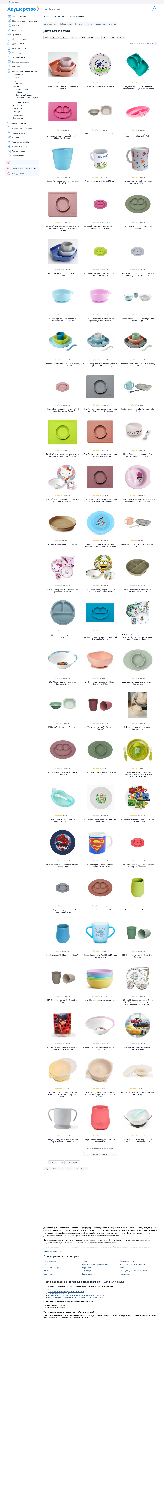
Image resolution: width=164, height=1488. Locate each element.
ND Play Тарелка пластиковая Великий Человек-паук (62, 866)
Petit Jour (84, 1169)
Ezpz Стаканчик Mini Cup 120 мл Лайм (136, 910)
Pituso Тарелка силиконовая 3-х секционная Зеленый (137, 591)
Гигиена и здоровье (20, 62)
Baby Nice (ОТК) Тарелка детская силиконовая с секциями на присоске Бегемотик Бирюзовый (138, 89)
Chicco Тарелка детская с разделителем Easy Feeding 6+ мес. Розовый (138, 500)
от (49, 37)
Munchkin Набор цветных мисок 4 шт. (99, 1000)
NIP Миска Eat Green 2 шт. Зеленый (61, 727)
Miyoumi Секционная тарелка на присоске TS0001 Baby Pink (138, 135)
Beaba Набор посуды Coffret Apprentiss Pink (138, 545)
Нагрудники (18, 105)
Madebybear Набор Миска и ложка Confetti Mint (137, 728)
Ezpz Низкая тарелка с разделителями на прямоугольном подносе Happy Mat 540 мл (77, 1297)
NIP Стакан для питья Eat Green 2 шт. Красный (100, 728)
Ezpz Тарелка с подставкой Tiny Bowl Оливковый (137, 683)
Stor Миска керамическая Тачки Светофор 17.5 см (62, 683)
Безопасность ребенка (22, 128)
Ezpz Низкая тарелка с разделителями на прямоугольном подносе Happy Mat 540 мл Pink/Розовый (62, 136)
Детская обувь (18, 44)
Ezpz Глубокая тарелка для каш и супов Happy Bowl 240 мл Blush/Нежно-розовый (62, 228)
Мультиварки (125, 1274)
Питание (16, 66)
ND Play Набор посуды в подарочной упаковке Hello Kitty (62, 591)
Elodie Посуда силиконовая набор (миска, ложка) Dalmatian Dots (137, 455)
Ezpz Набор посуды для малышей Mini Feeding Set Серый (63, 911)
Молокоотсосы (49, 1261)
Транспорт (16, 34)
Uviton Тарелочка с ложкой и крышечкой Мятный (62, 820)
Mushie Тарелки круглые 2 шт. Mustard (62, 544)
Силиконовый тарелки (25, 95)
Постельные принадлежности (25, 21)
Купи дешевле (18, 173)
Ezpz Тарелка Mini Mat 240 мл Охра (99, 910)
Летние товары (18, 156)
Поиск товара (45, 9)
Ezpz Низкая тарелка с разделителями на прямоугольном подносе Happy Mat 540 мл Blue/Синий (100, 637)
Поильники (18, 109)
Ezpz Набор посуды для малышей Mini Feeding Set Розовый (100, 227)
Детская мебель (19, 16)
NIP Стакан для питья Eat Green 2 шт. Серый (62, 1001)
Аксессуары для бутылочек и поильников (136, 1271)
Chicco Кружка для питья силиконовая (61, 1290)
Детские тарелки (22, 89)
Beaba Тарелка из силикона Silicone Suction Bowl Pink (100, 683)
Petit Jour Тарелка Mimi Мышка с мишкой (100, 88)
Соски (16, 78)
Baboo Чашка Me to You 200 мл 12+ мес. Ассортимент (100, 956)
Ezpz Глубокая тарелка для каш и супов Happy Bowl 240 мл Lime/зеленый (62, 455)
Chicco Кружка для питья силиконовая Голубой (62, 182)
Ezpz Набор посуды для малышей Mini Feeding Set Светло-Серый (138, 274)
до (58, 37)
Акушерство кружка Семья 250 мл (99, 181)
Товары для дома (19, 151)
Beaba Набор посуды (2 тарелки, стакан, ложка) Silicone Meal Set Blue (63, 365)
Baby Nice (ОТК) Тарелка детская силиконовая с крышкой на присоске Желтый (63, 1094)
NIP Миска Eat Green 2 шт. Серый (99, 134)
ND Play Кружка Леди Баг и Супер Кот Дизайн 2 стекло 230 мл (63, 1048)
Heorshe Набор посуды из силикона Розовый (62, 88)
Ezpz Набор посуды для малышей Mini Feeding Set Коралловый (138, 866)
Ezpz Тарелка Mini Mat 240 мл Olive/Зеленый (138, 227)
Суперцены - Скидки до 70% (24, 168)
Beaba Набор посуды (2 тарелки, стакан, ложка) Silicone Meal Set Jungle (100, 365)
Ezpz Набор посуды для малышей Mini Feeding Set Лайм (100, 274)
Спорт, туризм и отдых (21, 53)
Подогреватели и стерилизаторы (95, 1264)
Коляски (15, 25)
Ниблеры (17, 112)
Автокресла (17, 30)
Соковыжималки (88, 1274)
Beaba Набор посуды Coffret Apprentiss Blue (138, 410)
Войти (154, 11)
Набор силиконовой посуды (27, 98)
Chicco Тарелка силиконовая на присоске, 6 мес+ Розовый (100, 320)
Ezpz (61, 1169)
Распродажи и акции (21, 163)
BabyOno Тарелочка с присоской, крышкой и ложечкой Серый (137, 1141)
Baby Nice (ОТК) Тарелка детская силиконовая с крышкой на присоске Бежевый (100, 1094)
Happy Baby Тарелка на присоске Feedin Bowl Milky (138, 1093)
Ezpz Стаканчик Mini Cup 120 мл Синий (62, 955)
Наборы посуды (22, 92)
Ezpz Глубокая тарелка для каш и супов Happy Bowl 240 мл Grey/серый (100, 410)
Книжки (15, 137)
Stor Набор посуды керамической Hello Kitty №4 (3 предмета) (62, 500)
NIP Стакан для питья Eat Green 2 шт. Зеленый (137, 956)
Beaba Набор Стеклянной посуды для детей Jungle (138, 320)
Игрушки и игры (19, 48)
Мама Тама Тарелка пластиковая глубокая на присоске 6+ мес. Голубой (100, 545)
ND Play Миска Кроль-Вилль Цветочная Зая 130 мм (100, 820)
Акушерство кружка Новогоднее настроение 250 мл (138, 182)
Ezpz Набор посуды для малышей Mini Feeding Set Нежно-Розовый (63, 410)
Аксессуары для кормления (24, 71)
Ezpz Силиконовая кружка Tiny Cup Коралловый (100, 1141)
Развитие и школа (19, 146)
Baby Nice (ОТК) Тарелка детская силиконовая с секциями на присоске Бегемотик (76, 1295)
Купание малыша (19, 124)
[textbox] (79, 9)
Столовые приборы (21, 102)
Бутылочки (18, 75)
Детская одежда (19, 39)
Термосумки (18, 118)
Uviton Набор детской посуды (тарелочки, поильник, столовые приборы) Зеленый (138, 774)
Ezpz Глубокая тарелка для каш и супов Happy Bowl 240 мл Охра (100, 455)
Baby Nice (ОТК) (50, 1169)
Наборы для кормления (129, 1261)
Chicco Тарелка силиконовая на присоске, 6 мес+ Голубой (62, 320)
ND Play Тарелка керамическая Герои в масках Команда (137, 820)
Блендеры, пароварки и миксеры (133, 1264)
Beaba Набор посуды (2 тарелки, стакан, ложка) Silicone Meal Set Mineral (138, 365)
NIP (76, 1169)
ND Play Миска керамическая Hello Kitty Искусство (100, 1048)
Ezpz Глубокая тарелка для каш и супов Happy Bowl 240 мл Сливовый (100, 500)
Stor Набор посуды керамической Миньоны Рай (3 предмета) (100, 591)
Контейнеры (18, 115)
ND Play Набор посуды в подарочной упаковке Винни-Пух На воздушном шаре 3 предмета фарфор (137, 637)
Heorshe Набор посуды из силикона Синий (62, 274)
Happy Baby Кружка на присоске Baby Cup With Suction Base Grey (63, 1141)
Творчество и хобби (20, 142)
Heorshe (69, 1169)
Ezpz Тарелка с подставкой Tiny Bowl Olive (100, 773)
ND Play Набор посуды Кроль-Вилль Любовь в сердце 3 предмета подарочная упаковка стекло (137, 1002)
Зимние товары (18, 57)
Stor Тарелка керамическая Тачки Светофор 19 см (138, 1048)
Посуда (16, 86)
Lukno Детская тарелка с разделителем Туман (63, 636)
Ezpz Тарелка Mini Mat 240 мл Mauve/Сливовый (62, 773)
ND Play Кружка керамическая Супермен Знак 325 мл (100, 866)
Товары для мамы (19, 133)
